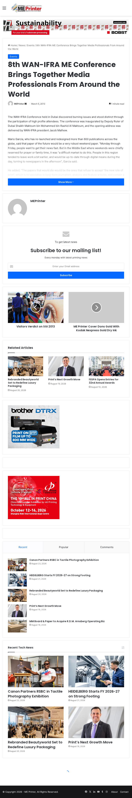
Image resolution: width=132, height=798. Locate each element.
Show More (65, 182)
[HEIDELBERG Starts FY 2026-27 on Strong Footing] (17, 580)
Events (30, 45)
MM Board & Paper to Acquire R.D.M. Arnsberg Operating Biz (67, 621)
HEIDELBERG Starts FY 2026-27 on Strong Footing (59, 575)
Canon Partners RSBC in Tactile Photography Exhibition (64, 560)
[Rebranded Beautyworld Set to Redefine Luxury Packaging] (25, 366)
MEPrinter (19, 103)
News (22, 45)
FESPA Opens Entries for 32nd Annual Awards (103, 381)
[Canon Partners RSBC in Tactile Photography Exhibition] (17, 564)
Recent (23, 547)
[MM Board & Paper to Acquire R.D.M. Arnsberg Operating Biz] (17, 626)
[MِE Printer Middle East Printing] (27, 7)
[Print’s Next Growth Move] (66, 366)
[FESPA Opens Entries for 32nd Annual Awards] (106, 366)
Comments (106, 547)
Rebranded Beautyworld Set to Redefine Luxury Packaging (23, 383)
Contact (124, 791)
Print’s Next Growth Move (64, 379)
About (114, 791)
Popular (63, 547)
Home (13, 45)
